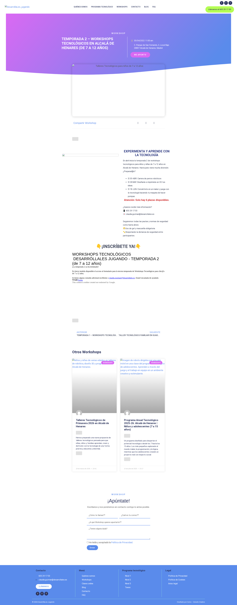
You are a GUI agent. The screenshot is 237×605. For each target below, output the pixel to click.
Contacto (135, 7)
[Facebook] (222, 3)
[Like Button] (75, 139)
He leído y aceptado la (111, 542)
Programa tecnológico (102, 7)
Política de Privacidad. (122, 542)
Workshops (122, 7)
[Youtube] (230, 3)
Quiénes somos (80, 7)
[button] (138, 123)
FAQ (154, 7)
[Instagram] (226, 3)
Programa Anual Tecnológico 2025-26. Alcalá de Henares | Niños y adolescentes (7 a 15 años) (141, 425)
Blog (146, 7)
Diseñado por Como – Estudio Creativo (191, 602)
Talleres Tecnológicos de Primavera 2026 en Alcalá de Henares (92, 423)
